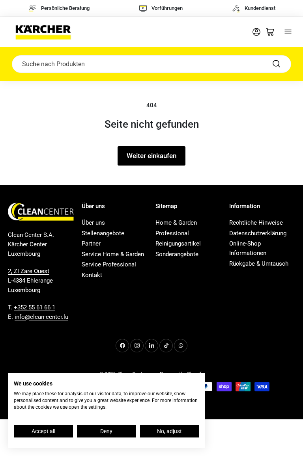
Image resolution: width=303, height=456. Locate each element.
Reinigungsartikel (178, 243)
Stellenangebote (103, 233)
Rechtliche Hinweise (256, 222)
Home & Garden (176, 222)
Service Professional (109, 264)
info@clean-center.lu (41, 316)
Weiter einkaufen (151, 156)
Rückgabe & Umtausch (258, 263)
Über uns (93, 222)
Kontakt (92, 275)
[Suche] (276, 64)
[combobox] (151, 64)
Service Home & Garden (113, 254)
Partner (91, 243)
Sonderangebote (176, 254)
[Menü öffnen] (288, 32)
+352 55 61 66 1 (34, 307)
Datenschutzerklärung (257, 233)
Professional (172, 233)
